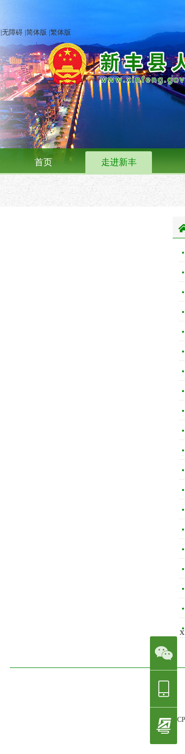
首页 (43, 162)
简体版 (36, 32)
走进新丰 (119, 162)
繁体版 (60, 32)
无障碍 (12, 32)
